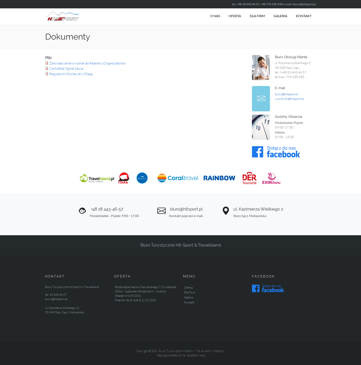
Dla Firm (257, 16)
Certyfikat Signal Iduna (66, 68)
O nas (215, 16)
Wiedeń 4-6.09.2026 (128, 295)
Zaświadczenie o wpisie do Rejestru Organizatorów (87, 63)
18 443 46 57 (58, 294)
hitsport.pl (218, 351)
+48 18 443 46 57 (248, 4)
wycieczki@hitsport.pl (290, 99)
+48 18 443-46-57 (106, 209)
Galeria (280, 16)
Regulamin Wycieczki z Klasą (70, 74)
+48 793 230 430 (271, 4)
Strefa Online (178, 355)
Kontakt (303, 16)
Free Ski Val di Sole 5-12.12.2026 (135, 300)
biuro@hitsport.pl (304, 4)
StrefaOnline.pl (197, 355)
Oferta (235, 16)
